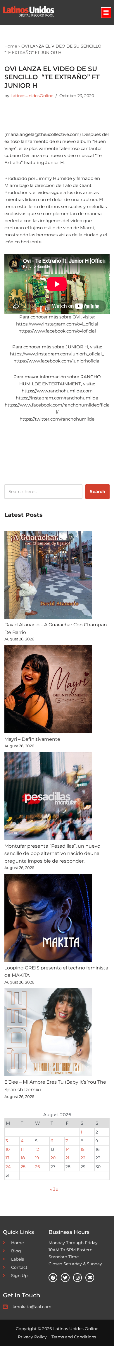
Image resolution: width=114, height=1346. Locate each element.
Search (97, 491)
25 (23, 1166)
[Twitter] (65, 1277)
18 (23, 1158)
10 (8, 1149)
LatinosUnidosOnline (32, 95)
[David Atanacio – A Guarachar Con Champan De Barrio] (48, 576)
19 (37, 1158)
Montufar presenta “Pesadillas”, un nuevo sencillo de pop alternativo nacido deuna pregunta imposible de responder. (52, 853)
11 (22, 1149)
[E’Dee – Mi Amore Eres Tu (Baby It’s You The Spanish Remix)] (48, 1033)
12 (37, 1149)
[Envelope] (89, 1277)
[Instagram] (77, 1277)
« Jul (55, 1189)
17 (7, 1158)
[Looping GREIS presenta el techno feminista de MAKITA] (48, 919)
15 (82, 1149)
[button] (106, 12)
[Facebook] (53, 1277)
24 (8, 1166)
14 (67, 1149)
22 (83, 1158)
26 (37, 1166)
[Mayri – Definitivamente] (48, 690)
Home (10, 46)
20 (53, 1158)
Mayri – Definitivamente (32, 739)
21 (67, 1158)
